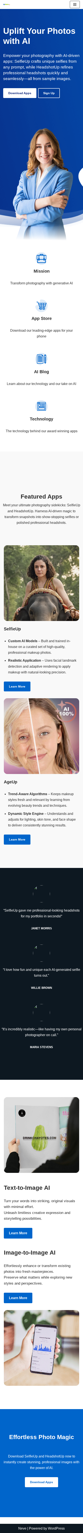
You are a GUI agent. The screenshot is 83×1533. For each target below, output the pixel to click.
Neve (22, 1528)
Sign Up (49, 93)
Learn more (17, 686)
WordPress (56, 1528)
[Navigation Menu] (75, 4)
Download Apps (19, 93)
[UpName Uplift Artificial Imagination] (6, 4)
